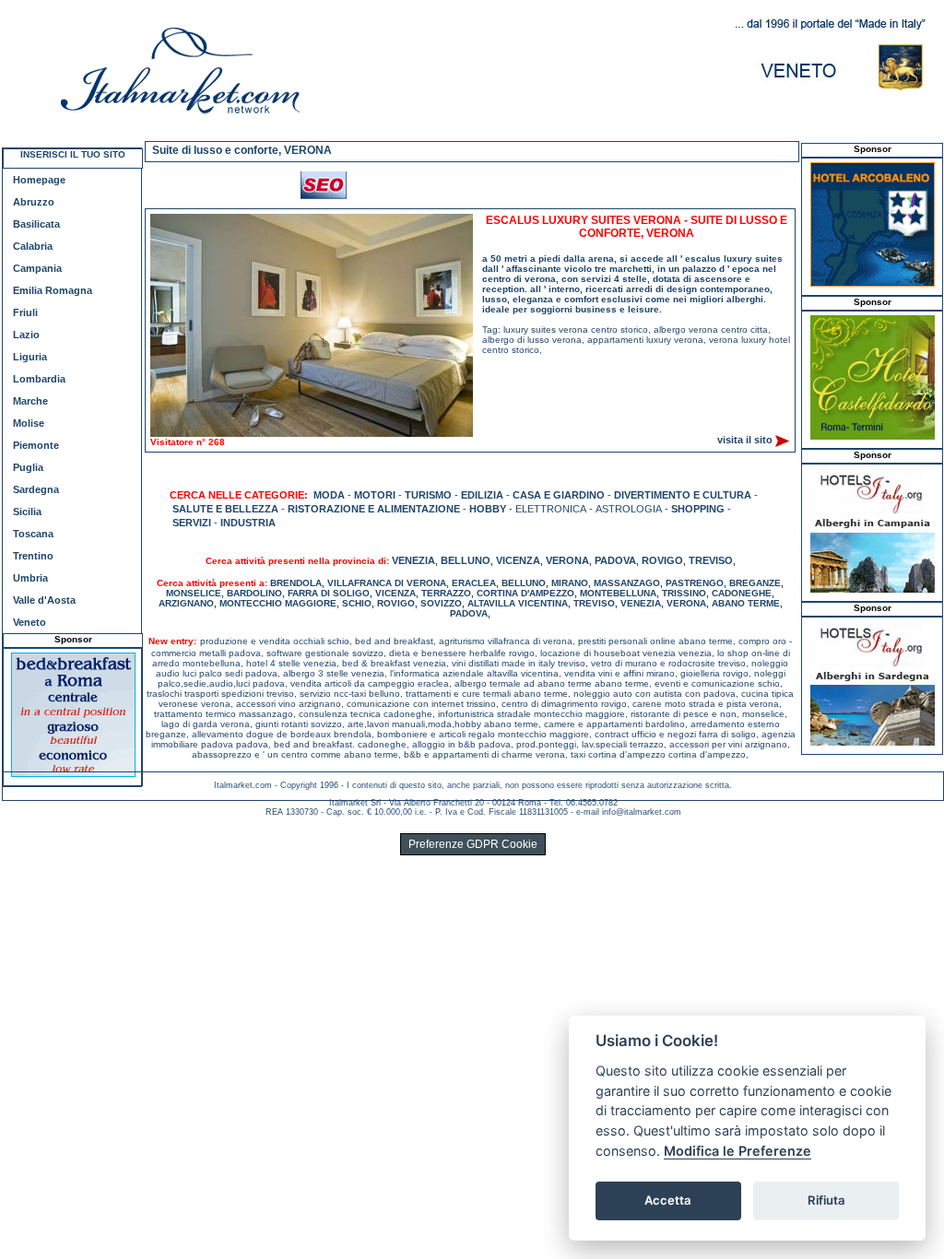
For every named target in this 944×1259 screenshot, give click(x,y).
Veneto (29, 622)
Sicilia (27, 511)
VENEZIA (413, 560)
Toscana (33, 533)
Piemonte (36, 445)
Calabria (33, 246)
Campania (37, 268)
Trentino (33, 555)
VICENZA (518, 560)
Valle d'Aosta (44, 600)
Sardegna (36, 489)
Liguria (30, 356)
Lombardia (39, 378)
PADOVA (615, 560)
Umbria (30, 577)
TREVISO (711, 560)
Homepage (39, 179)
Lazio (26, 334)
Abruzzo (33, 201)
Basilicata (36, 223)
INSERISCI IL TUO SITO (72, 154)
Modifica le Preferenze (737, 1151)
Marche (30, 400)
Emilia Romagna (52, 290)
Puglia (28, 467)
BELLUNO (465, 560)
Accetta (667, 1200)
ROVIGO (662, 560)
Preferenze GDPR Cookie (472, 844)
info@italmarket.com (641, 812)
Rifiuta (826, 1200)
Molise (28, 423)
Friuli (25, 312)
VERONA (567, 560)
